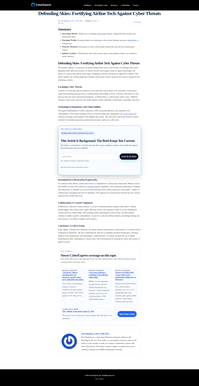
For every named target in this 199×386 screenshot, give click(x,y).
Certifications (125, 5)
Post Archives (99, 379)
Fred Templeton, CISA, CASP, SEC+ (71, 21)
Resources (114, 5)
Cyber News (137, 22)
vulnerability (132, 40)
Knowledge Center (101, 5)
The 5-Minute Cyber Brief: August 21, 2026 (78, 311)
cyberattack (66, 43)
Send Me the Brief (129, 156)
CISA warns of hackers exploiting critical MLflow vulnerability (98, 275)
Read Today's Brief (127, 314)
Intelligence (88, 5)
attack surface (128, 113)
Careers (135, 5)
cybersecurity (102, 33)
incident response (93, 186)
